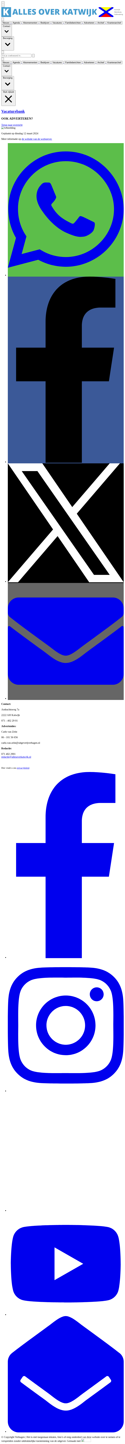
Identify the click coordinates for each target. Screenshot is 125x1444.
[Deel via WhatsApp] (66, 275)
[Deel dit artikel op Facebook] (66, 461)
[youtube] (66, 1314)
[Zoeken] (33, 55)
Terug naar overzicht (11, 125)
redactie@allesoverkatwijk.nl (16, 756)
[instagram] (66, 1090)
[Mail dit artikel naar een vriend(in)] (66, 698)
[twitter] (66, 1210)
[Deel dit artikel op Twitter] (66, 581)
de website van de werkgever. (37, 139)
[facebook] (66, 957)
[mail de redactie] (66, 1431)
